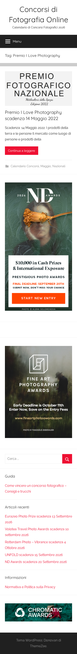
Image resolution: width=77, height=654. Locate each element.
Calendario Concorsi (25, 166)
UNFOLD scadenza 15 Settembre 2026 (34, 555)
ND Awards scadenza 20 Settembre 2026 (36, 562)
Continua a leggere (21, 151)
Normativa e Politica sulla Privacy (30, 587)
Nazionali (58, 166)
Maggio (45, 166)
